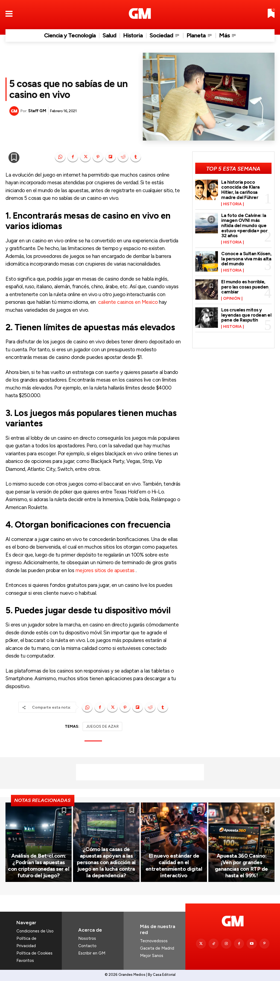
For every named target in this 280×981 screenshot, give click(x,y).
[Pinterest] (97, 156)
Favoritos (25, 960)
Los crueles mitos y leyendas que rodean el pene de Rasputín (246, 315)
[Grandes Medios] (140, 13)
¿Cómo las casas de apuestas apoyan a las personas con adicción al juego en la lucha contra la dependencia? (106, 862)
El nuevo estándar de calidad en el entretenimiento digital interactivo (173, 865)
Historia (232, 204)
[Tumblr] (135, 156)
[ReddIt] (123, 156)
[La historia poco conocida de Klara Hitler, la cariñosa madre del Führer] (206, 190)
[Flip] (110, 156)
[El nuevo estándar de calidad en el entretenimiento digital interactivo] (174, 842)
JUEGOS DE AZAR (102, 726)
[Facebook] (72, 156)
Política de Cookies (34, 953)
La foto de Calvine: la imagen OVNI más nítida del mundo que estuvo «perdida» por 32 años (244, 226)
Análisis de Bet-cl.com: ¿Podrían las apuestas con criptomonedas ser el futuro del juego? (38, 865)
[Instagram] (226, 944)
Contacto (87, 945)
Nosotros (87, 938)
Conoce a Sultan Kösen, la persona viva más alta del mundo (246, 258)
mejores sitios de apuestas (105, 570)
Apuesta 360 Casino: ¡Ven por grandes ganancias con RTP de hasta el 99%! (241, 865)
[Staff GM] (14, 111)
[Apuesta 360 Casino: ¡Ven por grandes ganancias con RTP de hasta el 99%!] (241, 842)
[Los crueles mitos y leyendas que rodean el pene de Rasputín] (206, 317)
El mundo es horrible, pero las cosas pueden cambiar (245, 287)
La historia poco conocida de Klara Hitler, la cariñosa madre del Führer (240, 189)
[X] (85, 156)
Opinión (231, 299)
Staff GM (37, 110)
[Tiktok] (213, 944)
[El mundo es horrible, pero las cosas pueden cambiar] (206, 289)
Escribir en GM (91, 953)
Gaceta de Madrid (157, 948)
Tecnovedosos (154, 940)
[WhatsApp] (60, 156)
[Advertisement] (140, 772)
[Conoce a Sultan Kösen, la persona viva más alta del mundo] (206, 261)
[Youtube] (251, 944)
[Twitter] (201, 944)
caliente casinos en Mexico (128, 302)
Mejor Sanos (151, 955)
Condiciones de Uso (35, 931)
